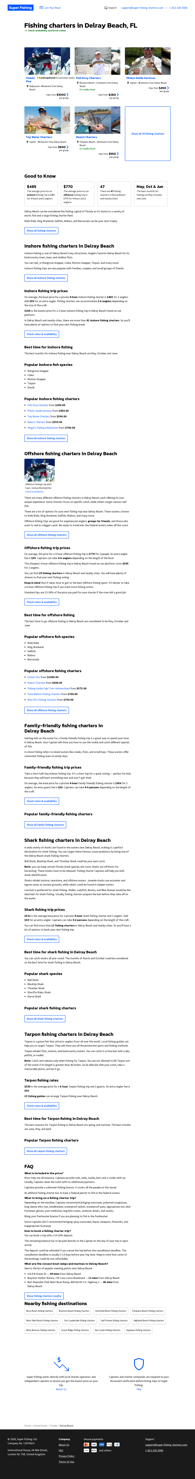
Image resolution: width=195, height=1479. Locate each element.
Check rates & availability (42, 334)
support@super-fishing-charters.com (142, 7)
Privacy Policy (66, 1456)
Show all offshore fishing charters (47, 535)
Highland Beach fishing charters (149, 1320)
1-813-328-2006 (178, 7)
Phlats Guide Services (39, 410)
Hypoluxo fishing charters (138, 1330)
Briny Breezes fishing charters (40, 1330)
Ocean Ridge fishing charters (75, 1330)
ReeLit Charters (36, 422)
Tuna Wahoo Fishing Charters (44, 694)
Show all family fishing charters (45, 824)
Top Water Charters (38, 416)
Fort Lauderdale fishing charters (79, 1320)
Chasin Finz (33, 677)
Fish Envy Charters (37, 405)
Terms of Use (66, 1461)
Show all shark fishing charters (45, 1018)
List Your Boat (52, 7)
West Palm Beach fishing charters (42, 1320)
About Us (61, 1389)
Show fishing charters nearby (44, 1296)
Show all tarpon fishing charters (46, 1151)
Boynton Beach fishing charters (74, 1310)
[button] (110, 7)
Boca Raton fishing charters (39, 1310)
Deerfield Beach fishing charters (110, 1310)
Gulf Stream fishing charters (114, 1320)
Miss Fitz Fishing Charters (42, 699)
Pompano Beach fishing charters (147, 1310)
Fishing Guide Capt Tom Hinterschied (48, 688)
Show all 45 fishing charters (147, 133)
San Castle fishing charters (107, 1330)
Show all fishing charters (41, 230)
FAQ (139, 1389)
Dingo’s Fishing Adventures (42, 427)
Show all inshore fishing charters (46, 278)
